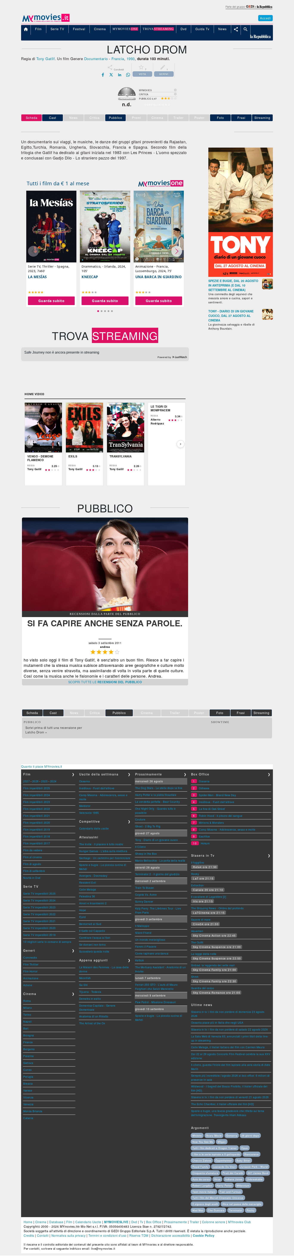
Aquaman (197, 931)
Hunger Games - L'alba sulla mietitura (103, 851)
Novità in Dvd (31, 878)
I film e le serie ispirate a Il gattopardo (216, 1154)
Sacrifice (204, 836)
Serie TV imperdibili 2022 (39, 914)
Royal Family (200, 1166)
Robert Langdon (202, 1185)
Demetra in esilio (90, 998)
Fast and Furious (230, 1191)
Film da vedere (32, 850)
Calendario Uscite (88, 1222)
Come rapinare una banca (152, 953)
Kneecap (90, 276)
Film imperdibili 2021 (36, 815)
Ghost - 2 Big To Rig (148, 826)
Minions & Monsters (211, 822)
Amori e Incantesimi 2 (93, 903)
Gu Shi (83, 985)
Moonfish (85, 978)
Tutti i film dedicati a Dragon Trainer (214, 1148)
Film (69, 1222)
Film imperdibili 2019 (36, 829)
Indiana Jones (234, 1179)
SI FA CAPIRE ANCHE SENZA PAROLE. (105, 623)
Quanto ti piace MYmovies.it (41, 766)
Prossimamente (175, 1222)
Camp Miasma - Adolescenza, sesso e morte (227, 829)
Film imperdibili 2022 (36, 809)
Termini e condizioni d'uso (107, 1235)
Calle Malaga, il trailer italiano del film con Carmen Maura (228, 1047)
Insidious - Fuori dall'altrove (97, 788)
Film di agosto (32, 864)
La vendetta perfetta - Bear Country (157, 801)
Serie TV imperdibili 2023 (39, 907)
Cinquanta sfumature (205, 1173)
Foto (220, 117)
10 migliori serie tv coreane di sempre (47, 941)
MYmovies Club (239, 1222)
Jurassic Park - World (254, 1166)
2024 (53, 781)
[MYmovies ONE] (160, 183)
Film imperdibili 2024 (36, 795)
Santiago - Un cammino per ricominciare (104, 858)
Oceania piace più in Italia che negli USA (217, 1022)
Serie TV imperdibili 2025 (39, 893)
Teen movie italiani (203, 1191)
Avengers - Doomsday (93, 875)
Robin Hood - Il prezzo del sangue (221, 815)
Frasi (241, 117)
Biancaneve (251, 1154)
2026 (35, 781)
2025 (44, 781)
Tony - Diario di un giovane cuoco (156, 840)
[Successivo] (180, 444)
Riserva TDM (139, 1235)
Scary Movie (214, 1135)
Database (56, 1222)
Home (28, 1222)
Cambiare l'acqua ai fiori (94, 937)
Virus (217, 1179)
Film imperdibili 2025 (36, 788)
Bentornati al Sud (90, 924)
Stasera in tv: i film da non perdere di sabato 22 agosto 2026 (229, 1029)
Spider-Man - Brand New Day (217, 795)
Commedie (30, 957)
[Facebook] (102, 74)
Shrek (195, 976)
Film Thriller (31, 964)
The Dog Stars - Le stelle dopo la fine (159, 788)
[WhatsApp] (128, 74)
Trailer (194, 1222)
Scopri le (105, 682)
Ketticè (139, 960)
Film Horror (30, 971)
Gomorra (231, 1135)
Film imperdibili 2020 (36, 822)
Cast (52, 117)
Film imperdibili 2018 (36, 836)
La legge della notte (204, 954)
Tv (141, 1222)
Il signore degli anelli (205, 1204)
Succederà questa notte (94, 951)
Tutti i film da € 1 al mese (58, 183)
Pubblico (115, 117)
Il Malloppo (142, 926)
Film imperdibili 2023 (36, 802)
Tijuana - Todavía (90, 991)
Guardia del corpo (202, 988)
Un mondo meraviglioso (150, 939)
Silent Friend (143, 932)
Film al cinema (32, 857)
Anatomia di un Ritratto (93, 1016)
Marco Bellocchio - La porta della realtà (160, 860)
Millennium (243, 1185)
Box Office (153, 1222)
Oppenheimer (223, 1160)
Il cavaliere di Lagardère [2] (208, 896)
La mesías (37, 276)
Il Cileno (140, 846)
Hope (82, 910)
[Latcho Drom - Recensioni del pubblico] (105, 610)
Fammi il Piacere (145, 946)
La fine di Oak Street (212, 809)
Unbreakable (255, 1179)
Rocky (195, 874)
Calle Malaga (87, 889)
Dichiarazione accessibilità (170, 1235)
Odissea (204, 788)
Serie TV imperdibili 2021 (39, 921)
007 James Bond (258, 1173)
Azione (27, 985)
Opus (244, 1148)
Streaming (262, 117)
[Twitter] (111, 74)
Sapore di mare (201, 919)
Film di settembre (34, 871)
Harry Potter (224, 1185)
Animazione (30, 978)
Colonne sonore (213, 1222)
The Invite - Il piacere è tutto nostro (101, 844)
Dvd (134, 1222)
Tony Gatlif (45, 58)
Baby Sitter (243, 1160)
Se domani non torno (92, 944)
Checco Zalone (201, 1160)
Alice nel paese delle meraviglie (242, 1204)
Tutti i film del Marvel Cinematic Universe (217, 1197)
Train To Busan (144, 887)
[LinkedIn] (119, 74)
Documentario (96, 58)
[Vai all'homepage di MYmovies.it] (46, 21)
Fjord (82, 917)
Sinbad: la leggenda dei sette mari (213, 965)
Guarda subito (51, 300)
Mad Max (198, 1210)
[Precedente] (29, 444)
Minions (197, 1135)
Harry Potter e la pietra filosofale (155, 795)
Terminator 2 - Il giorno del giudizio (157, 874)
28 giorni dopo (250, 1135)
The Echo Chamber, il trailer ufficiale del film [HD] (222, 1104)
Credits (29, 1235)
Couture (140, 819)
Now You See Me (202, 1141)
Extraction (197, 885)
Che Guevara (216, 1210)
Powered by (165, 357)
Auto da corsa (201, 1179)
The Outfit (197, 942)
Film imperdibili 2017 (36, 843)
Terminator (235, 1210)
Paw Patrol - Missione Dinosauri (155, 1002)
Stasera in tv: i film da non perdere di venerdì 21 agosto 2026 (230, 1097)
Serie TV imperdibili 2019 (39, 935)
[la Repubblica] (248, 9)
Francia (117, 58)
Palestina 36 (87, 896)
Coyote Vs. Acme (146, 894)
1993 (131, 58)
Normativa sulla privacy (68, 1235)
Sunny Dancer (144, 901)
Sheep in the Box (146, 853)
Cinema (40, 1222)
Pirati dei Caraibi (233, 1173)
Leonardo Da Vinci (224, 1166)
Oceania (84, 781)
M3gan (222, 1141)
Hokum (205, 843)
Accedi (265, 18)
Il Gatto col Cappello (92, 931)
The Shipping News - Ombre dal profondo (217, 908)
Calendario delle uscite (94, 828)
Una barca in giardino (158, 276)
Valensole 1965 (89, 812)
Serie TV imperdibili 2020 (39, 928)
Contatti (42, 1235)
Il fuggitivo (197, 862)
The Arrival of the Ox (92, 1023)
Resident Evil (87, 882)
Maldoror (85, 806)
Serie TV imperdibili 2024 (39, 900)
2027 (26, 781)
